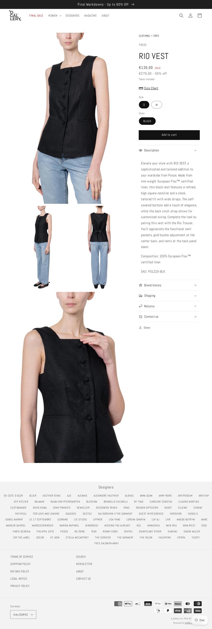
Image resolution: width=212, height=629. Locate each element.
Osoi (205, 525)
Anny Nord (166, 495)
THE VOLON (147, 537)
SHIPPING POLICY (20, 564)
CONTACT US (83, 578)
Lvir (169, 519)
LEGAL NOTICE (18, 578)
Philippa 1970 (46, 531)
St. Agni (56, 537)
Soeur (41, 537)
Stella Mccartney (78, 537)
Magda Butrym (187, 519)
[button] (181, 15)
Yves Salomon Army (107, 543)
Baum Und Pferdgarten (66, 501)
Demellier (84, 507)
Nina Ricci (190, 525)
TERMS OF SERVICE (21, 557)
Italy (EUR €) (20, 614)
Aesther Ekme (53, 495)
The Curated (104, 537)
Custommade (19, 507)
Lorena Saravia (137, 519)
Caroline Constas (162, 501)
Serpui (129, 531)
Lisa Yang (116, 519)
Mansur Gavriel (17, 525)
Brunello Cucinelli (117, 501)
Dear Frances (63, 507)
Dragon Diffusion (148, 507)
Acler (34, 495)
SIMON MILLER (193, 531)
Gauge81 (72, 513)
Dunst (169, 507)
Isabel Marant (15, 519)
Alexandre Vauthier (107, 495)
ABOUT (80, 571)
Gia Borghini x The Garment (116, 513)
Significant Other (151, 531)
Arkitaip (205, 495)
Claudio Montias (189, 501)
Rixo (95, 531)
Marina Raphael (70, 525)
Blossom (93, 501)
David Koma (41, 507)
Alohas (130, 495)
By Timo (140, 501)
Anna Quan (147, 495)
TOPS (156, 36)
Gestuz (88, 513)
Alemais (84, 495)
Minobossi (92, 525)
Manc (205, 519)
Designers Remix (108, 507)
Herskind (177, 513)
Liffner (99, 519)
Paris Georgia (23, 531)
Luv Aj (156, 519)
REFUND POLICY (19, 571)
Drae (128, 507)
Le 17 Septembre (41, 519)
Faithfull (22, 513)
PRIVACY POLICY (20, 586)
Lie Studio (81, 519)
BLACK (147, 121)
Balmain (41, 501)
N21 (140, 525)
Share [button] (147, 327)
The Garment (126, 537)
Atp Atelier (22, 501)
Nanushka (154, 525)
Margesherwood (43, 525)
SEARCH (81, 557)
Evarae (199, 507)
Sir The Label (22, 537)
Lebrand (64, 519)
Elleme (183, 507)
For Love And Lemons (47, 513)
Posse (143, 45)
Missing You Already (118, 525)
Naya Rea (172, 525)
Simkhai (173, 531)
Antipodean (186, 495)
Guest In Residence (152, 513)
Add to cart (169, 135)
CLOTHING (144, 36)
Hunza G (194, 513)
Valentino (166, 537)
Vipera (182, 537)
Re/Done (81, 531)
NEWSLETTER (84, 564)
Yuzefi (197, 537)
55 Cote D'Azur (14, 495)
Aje (70, 495)
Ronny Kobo (111, 531)
